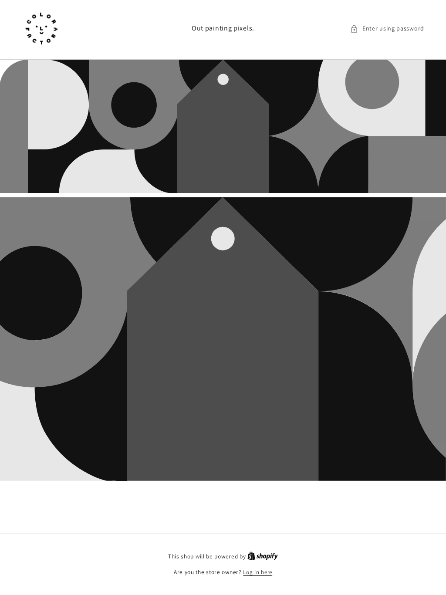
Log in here (257, 572)
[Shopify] (262, 556)
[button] (387, 28)
